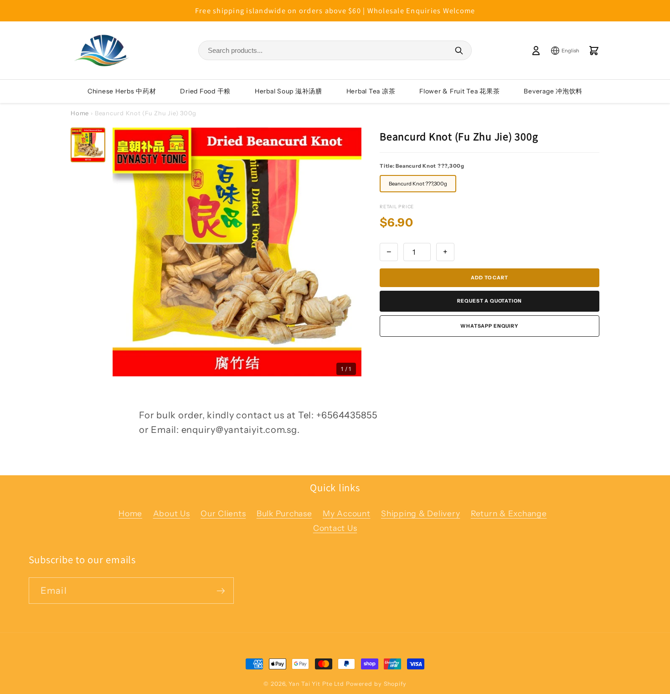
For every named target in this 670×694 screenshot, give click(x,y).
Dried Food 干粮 (205, 91)
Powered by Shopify (376, 683)
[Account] (536, 50)
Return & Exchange (509, 513)
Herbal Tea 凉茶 (371, 91)
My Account (347, 513)
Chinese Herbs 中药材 (122, 91)
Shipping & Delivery (420, 513)
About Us (171, 513)
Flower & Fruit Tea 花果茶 (459, 91)
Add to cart (489, 278)
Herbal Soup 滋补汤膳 (288, 91)
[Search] (459, 50)
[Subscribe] (220, 590)
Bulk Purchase (284, 513)
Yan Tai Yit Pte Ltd (316, 683)
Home (80, 113)
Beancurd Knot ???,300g (418, 183)
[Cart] (593, 50)
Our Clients (223, 513)
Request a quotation (489, 301)
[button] (88, 145)
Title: (422, 166)
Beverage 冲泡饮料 (553, 91)
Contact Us (335, 528)
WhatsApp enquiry (489, 326)
